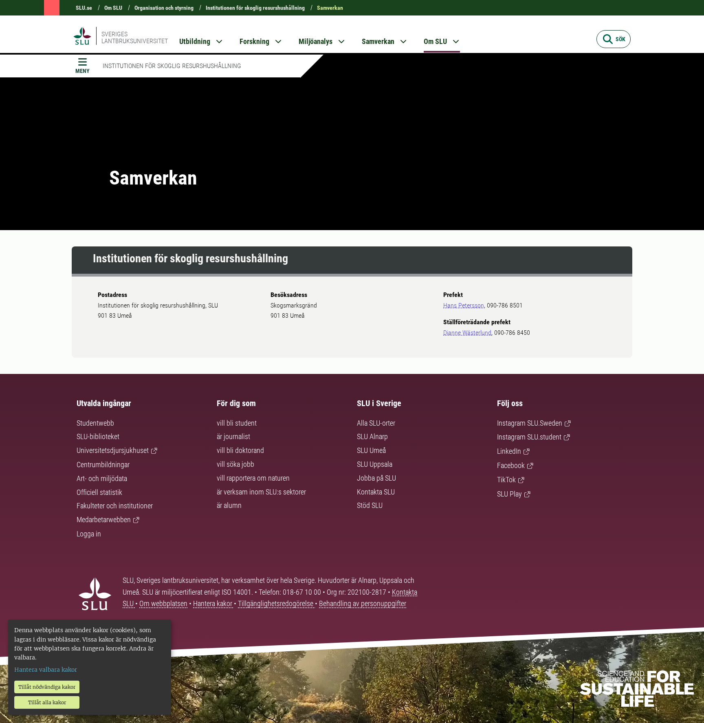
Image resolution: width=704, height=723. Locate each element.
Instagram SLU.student (529, 437)
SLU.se (84, 7)
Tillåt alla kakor (47, 702)
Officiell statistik (99, 492)
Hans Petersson (463, 305)
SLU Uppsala (374, 464)
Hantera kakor (213, 603)
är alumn (229, 505)
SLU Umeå (371, 450)
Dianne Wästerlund (467, 332)
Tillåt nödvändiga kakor (46, 687)
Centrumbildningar (103, 464)
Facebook (511, 465)
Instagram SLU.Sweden (529, 423)
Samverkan (330, 7)
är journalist (233, 436)
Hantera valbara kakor (45, 669)
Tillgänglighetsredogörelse (276, 603)
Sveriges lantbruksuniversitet (134, 37)
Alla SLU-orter (376, 423)
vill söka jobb (235, 464)
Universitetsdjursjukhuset (113, 450)
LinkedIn (509, 451)
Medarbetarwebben (104, 519)
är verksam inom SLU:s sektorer (261, 492)
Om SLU (113, 7)
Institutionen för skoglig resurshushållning (255, 7)
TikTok (506, 479)
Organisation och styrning (164, 7)
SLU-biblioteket (98, 436)
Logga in (89, 534)
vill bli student (237, 423)
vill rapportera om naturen (253, 478)
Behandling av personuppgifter (362, 603)
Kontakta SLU (376, 492)
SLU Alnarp (372, 436)
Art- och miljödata (102, 478)
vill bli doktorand (240, 450)
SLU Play (509, 494)
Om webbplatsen (163, 603)
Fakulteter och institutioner (115, 505)
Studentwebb (95, 423)
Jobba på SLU (376, 478)
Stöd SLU (370, 505)
